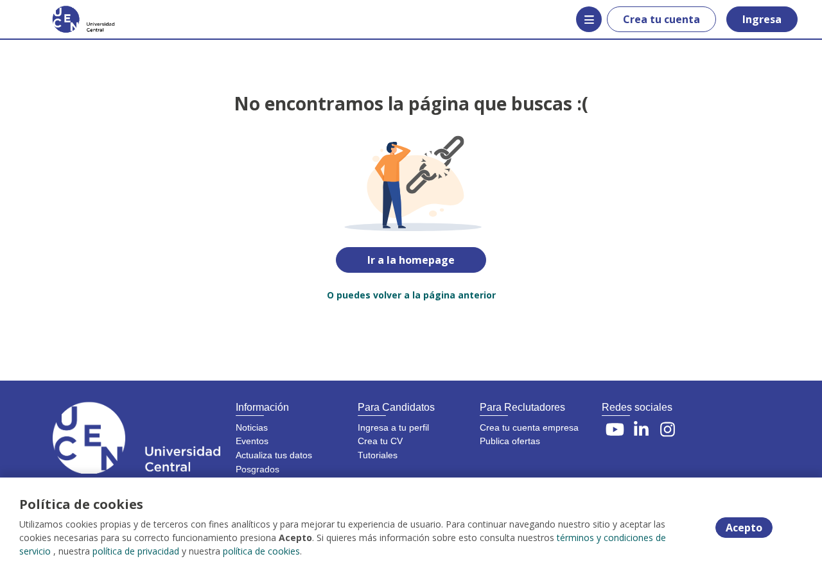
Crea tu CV (380, 441)
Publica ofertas (510, 441)
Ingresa (762, 19)
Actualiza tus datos (274, 455)
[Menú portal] (589, 19)
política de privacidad (135, 551)
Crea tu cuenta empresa (529, 427)
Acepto (744, 528)
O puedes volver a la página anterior (411, 295)
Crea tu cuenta (661, 19)
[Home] (74, 19)
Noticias (252, 427)
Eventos (252, 441)
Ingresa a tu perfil (393, 427)
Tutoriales (378, 455)
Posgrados (257, 469)
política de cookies (261, 551)
